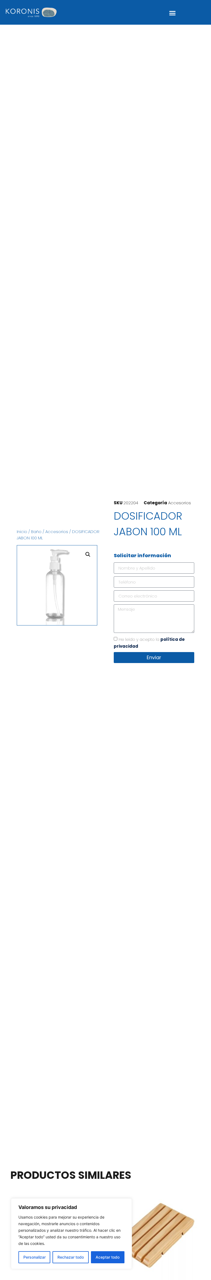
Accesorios (56, 531)
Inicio (22, 531)
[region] (71, 1233)
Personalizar (34, 1257)
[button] (172, 13)
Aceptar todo (108, 1257)
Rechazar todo (70, 1257)
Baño (36, 531)
